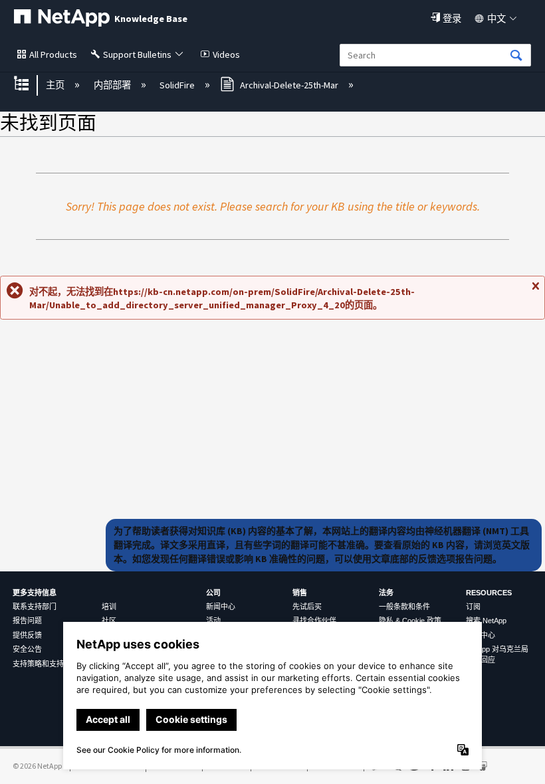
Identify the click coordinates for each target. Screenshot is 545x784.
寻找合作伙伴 (314, 621)
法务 (386, 593)
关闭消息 (535, 291)
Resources (489, 593)
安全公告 (27, 649)
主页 (56, 85)
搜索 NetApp (486, 621)
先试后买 (307, 607)
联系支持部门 (34, 607)
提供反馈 (27, 635)
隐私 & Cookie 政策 (410, 621)
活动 (213, 621)
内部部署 (113, 85)
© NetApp (37, 766)
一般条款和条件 (404, 607)
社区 (109, 621)
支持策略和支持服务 (45, 664)
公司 (213, 593)
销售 (299, 593)
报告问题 (27, 621)
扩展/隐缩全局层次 (30, 85)
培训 (109, 607)
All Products (53, 54)
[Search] (516, 56)
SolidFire (178, 85)
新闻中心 (220, 607)
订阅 (473, 607)
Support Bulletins (137, 54)
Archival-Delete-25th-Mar (289, 85)
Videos (226, 54)
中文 (496, 19)
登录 (452, 19)
